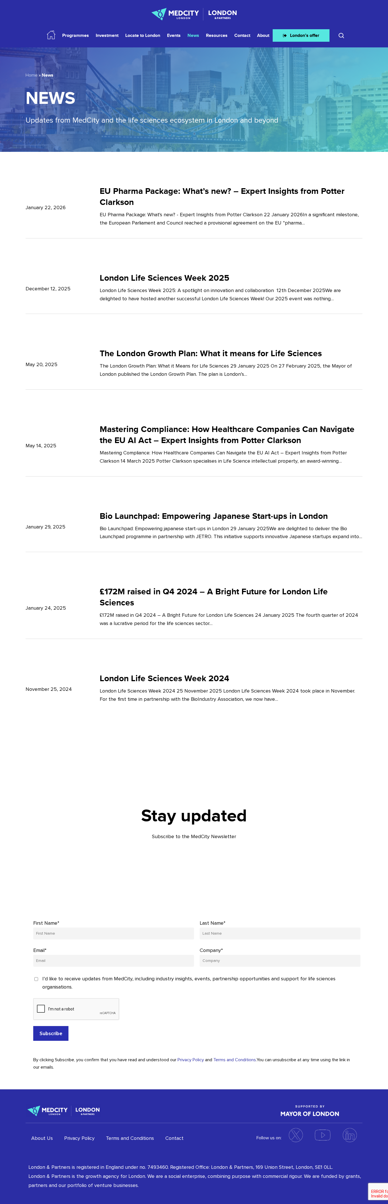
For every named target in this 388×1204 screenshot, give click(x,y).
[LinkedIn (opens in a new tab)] (349, 1135)
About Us (42, 1138)
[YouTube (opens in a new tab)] (322, 1135)
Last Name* (213, 923)
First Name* (46, 923)
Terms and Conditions (234, 1060)
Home (31, 75)
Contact (174, 1138)
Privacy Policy (191, 1060)
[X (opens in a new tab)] (295, 1135)
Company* (211, 950)
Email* (40, 950)
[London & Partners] (63, 1110)
